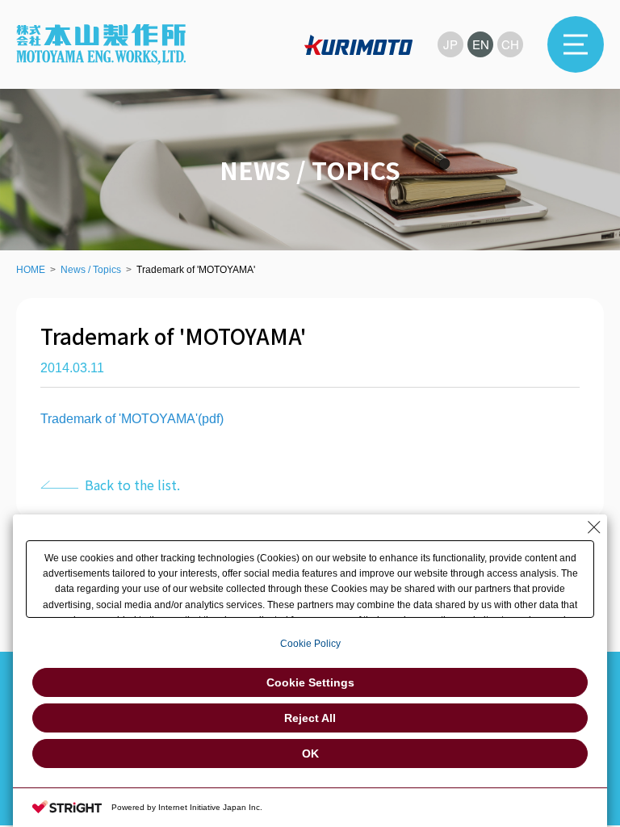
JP (450, 44)
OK (310, 753)
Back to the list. (132, 484)
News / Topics (91, 269)
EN (480, 44)
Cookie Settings (310, 682)
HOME (30, 269)
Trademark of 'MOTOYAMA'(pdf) (132, 419)
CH (510, 44)
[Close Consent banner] (594, 527)
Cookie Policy (310, 643)
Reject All (310, 718)
